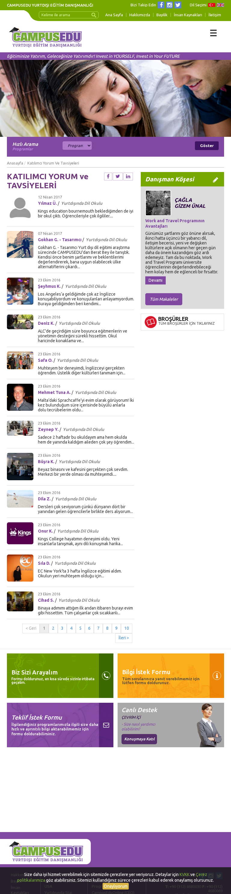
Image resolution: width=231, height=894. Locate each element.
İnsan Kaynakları (188, 15)
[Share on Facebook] (108, 176)
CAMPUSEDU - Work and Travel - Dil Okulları (45, 39)
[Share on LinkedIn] (128, 176)
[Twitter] (177, 5)
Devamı (155, 280)
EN (220, 5)
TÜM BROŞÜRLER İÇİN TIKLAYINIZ (186, 323)
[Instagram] (169, 5)
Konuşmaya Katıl (139, 739)
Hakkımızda (139, 15)
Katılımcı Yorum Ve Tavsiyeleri (53, 163)
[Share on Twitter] (118, 176)
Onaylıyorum (116, 886)
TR (211, 5)
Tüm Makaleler (164, 299)
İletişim (214, 15)
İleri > (124, 637)
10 (126, 628)
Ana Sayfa (114, 15)
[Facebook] (161, 5)
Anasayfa (15, 163)
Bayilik (162, 15)
